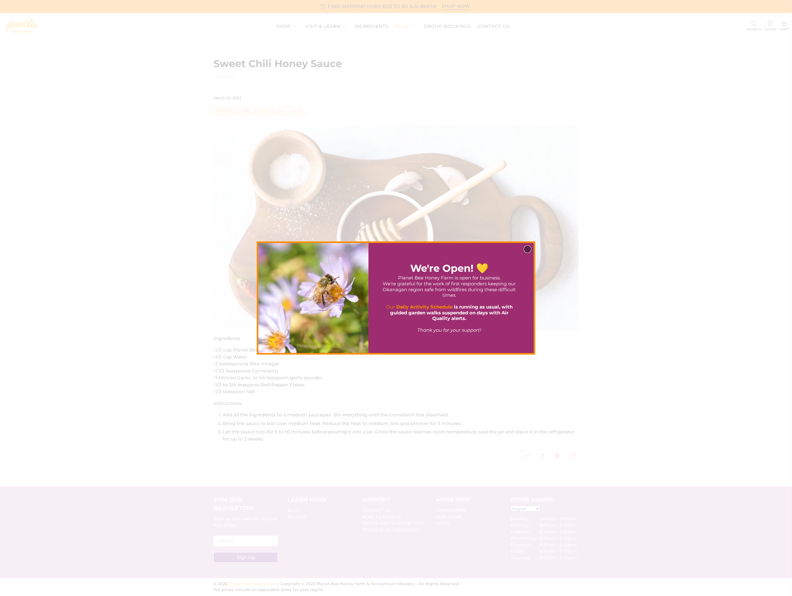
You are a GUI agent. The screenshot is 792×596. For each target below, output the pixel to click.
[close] (527, 249)
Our (419, 307)
